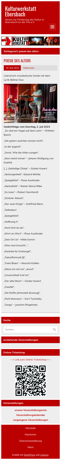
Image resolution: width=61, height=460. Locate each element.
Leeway (44, 455)
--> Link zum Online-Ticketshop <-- (30, 359)
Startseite (30, 428)
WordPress (29, 455)
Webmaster (28, 67)
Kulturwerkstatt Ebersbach (20, 11)
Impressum (30, 434)
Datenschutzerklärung (30, 441)
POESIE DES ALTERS (17, 60)
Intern (30, 447)
